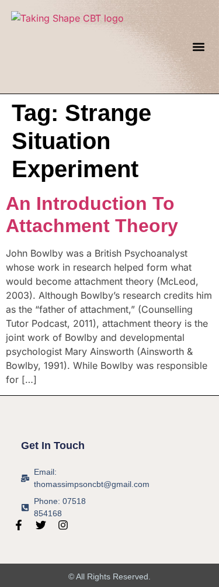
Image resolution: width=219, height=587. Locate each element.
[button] (198, 46)
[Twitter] (41, 525)
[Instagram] (63, 525)
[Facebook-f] (18, 525)
